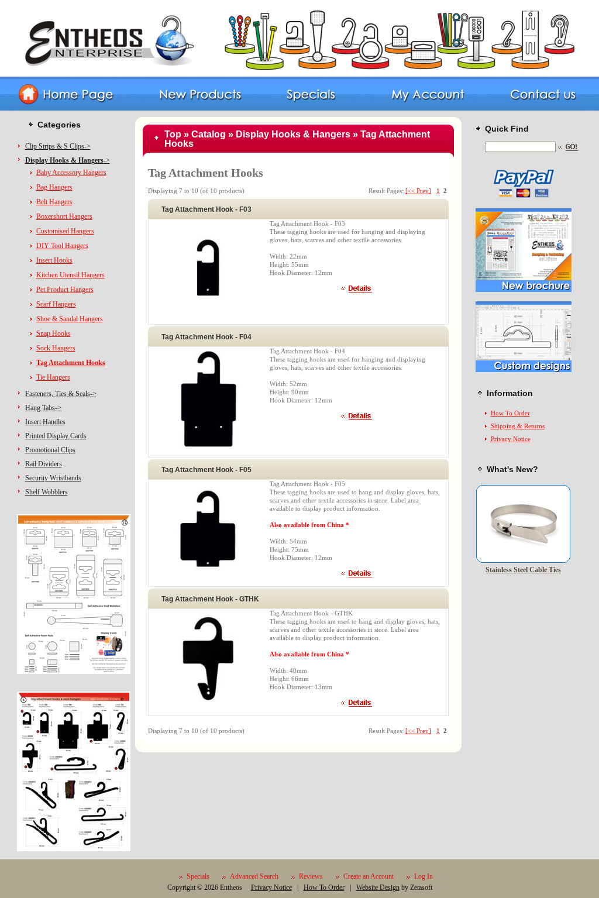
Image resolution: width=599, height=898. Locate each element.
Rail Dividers (43, 464)
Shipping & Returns (518, 425)
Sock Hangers (55, 348)
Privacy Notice (511, 438)
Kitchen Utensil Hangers (70, 275)
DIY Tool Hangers (62, 246)
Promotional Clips (50, 450)
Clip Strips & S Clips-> (58, 146)
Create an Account (368, 876)
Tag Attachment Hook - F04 (206, 337)
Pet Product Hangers (65, 289)
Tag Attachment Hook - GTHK (210, 599)
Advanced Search (254, 876)
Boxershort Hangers (64, 216)
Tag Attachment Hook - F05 (206, 470)
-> (67, 160)
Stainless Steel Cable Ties (523, 570)
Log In (423, 876)
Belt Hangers (54, 202)
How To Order (510, 413)
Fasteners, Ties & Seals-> (61, 394)
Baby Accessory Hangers (71, 172)
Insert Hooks (54, 260)
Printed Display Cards (56, 436)
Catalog (208, 134)
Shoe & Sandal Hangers (69, 319)
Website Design (378, 887)
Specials (198, 876)
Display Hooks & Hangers (293, 134)
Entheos (231, 887)
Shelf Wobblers (46, 492)
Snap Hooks (53, 333)
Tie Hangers (53, 377)
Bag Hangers (54, 187)
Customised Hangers (65, 231)
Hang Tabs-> (43, 408)
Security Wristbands (53, 478)
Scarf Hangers (56, 304)
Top (172, 134)
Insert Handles (45, 422)
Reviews (311, 876)
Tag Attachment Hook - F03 (206, 209)
